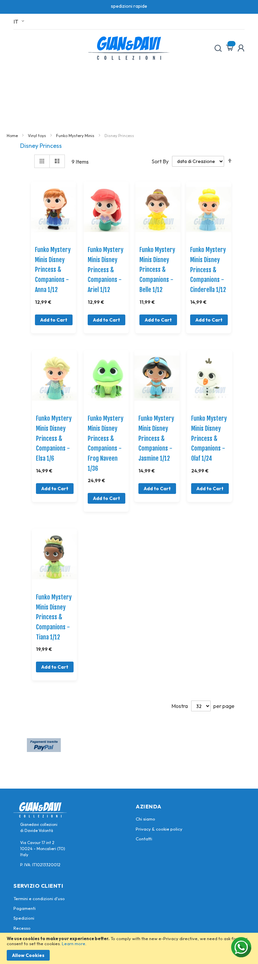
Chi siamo (145, 819)
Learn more (73, 943)
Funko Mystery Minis (75, 135)
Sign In (241, 48)
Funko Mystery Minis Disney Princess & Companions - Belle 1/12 (157, 269)
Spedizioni (23, 918)
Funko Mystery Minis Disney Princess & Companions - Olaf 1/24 (209, 438)
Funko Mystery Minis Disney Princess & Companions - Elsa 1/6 (54, 438)
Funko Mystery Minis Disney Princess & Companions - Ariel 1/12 (105, 269)
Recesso (22, 928)
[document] (129, 948)
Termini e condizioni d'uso (39, 898)
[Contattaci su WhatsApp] (241, 947)
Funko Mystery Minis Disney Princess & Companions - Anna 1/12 (53, 269)
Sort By (160, 161)
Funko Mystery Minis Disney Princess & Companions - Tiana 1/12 (54, 617)
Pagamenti (24, 908)
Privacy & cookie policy (159, 829)
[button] (20, 21)
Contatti (144, 838)
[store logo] (129, 48)
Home (13, 135)
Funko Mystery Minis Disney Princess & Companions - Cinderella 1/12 (208, 269)
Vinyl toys (37, 135)
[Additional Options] (44, 750)
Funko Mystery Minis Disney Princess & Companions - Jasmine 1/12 (156, 438)
